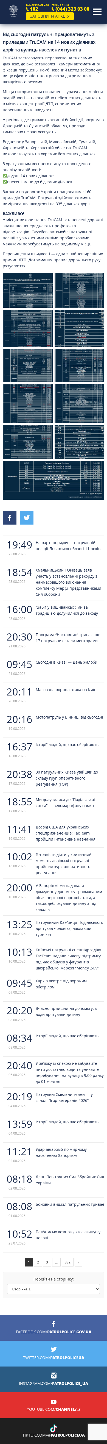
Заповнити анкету (50, 16)
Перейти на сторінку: (53, 1279)
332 (68, 1262)
